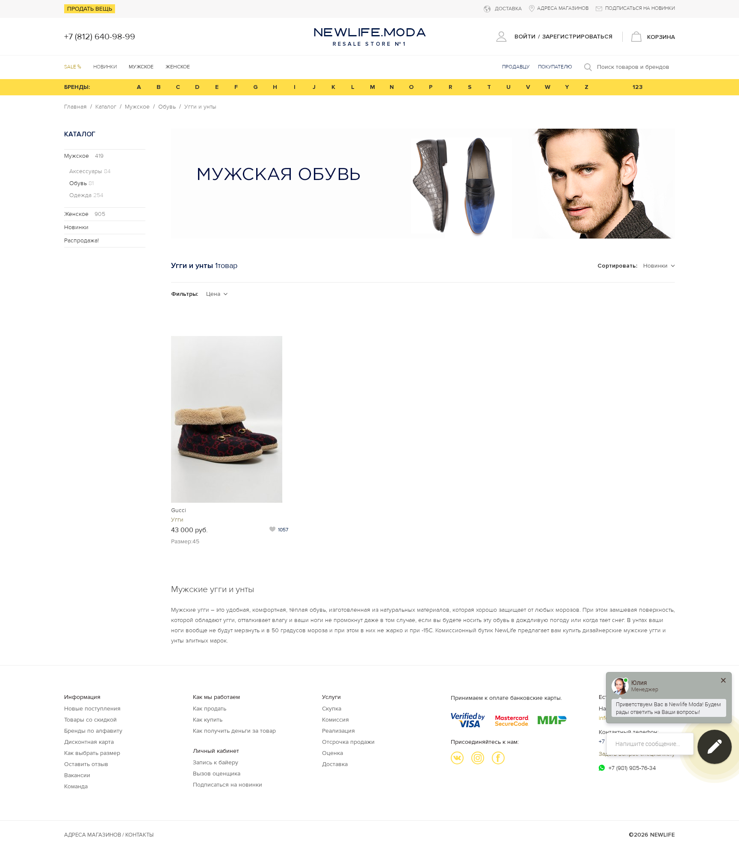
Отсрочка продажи (348, 742)
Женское (84, 214)
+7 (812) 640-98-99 (99, 36)
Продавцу (515, 67)
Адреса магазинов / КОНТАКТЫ (109, 834)
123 (638, 87)
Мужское (137, 106)
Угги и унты (200, 106)
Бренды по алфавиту (93, 730)
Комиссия (335, 719)
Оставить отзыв (86, 764)
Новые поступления (92, 708)
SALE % (72, 67)
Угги (177, 519)
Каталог (105, 106)
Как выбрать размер (92, 753)
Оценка (332, 753)
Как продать (209, 708)
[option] (423, 184)
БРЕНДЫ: (77, 87)
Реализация (338, 730)
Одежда (86, 195)
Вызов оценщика (216, 773)
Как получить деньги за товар (234, 730)
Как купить (207, 719)
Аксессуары (90, 171)
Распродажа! (81, 240)
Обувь (167, 106)
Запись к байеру (215, 762)
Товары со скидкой (90, 719)
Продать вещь (89, 8)
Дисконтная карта (89, 742)
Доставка (335, 764)
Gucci (178, 510)
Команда (76, 786)
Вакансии (77, 775)
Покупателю (555, 67)
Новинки (105, 67)
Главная (75, 106)
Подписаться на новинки (227, 784)
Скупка (331, 708)
